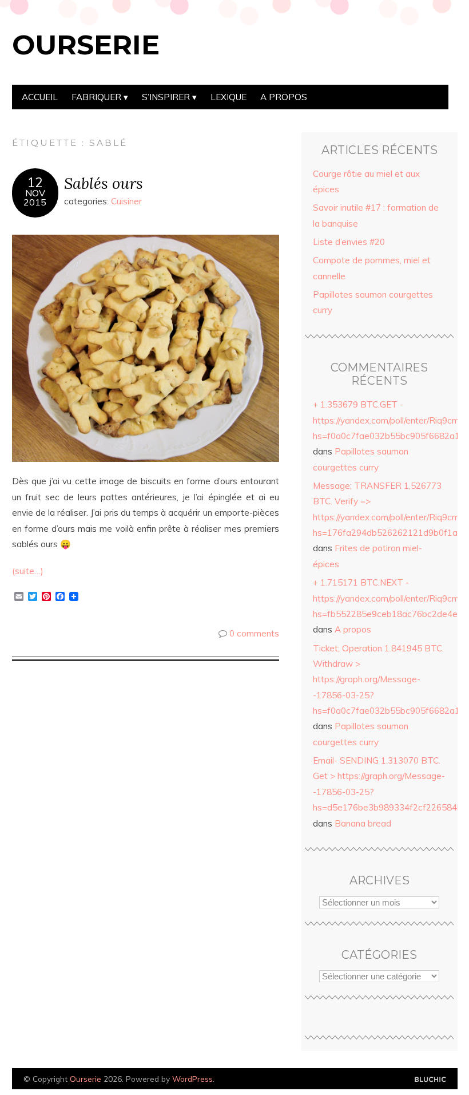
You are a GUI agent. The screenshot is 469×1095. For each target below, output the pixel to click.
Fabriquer (96, 97)
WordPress (192, 1079)
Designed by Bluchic (430, 1080)
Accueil (40, 97)
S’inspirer (166, 97)
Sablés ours (103, 183)
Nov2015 (34, 197)
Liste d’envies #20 (349, 241)
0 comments (254, 633)
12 (34, 183)
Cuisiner (126, 201)
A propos (283, 97)
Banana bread (363, 823)
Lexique (228, 97)
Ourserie (86, 44)
